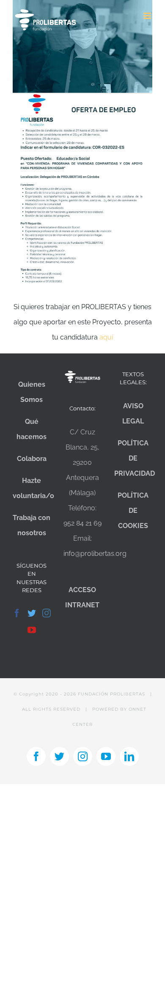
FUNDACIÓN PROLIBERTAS (111, 694)
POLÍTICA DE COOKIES (133, 510)
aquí (106, 337)
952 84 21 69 (82, 523)
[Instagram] (46, 613)
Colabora (32, 459)
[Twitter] (32, 613)
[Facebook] (17, 613)
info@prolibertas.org (94, 554)
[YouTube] (32, 630)
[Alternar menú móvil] (147, 15)
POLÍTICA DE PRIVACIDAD (134, 458)
